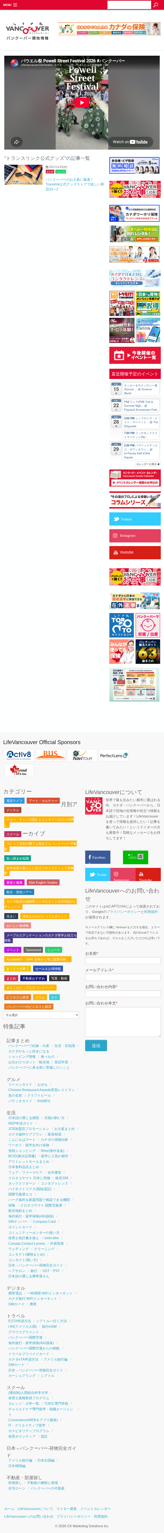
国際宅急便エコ (20, 1194)
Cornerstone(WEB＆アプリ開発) (33, 1420)
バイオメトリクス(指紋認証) (29, 1189)
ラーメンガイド (20, 1084)
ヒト (54, 997)
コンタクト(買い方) (23, 1260)
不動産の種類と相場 (42, 1483)
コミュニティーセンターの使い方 (34, 1232)
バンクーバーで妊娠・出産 (28, 1046)
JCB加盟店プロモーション (28, 1129)
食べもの (47, 1056)
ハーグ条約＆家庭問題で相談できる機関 (39, 1200)
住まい (11, 916)
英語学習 (61, 1062)
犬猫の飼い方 (54, 1118)
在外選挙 (54, 1172)
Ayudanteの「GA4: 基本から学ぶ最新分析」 (37, 959)
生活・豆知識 (64, 1046)
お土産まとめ (64, 1129)
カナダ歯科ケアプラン (25, 1134)
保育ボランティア (22, 1436)
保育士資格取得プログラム (28, 1398)
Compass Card (44, 1221)
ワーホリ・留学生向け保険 (28, 1145)
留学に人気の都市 (54, 1156)
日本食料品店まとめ (23, 1167)
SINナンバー (18, 1221)
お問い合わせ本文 (101, 1003)
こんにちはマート (22, 1139)
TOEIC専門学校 (56, 1403)
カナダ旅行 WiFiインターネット (32, 1298)
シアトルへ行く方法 (51, 1321)
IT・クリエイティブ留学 (26, 1425)
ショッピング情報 (22, 1056)
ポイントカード (20, 1227)
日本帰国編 (16, 1466)
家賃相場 (54, 1134)
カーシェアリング (22, 1375)
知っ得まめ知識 (17, 858)
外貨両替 (57, 1243)
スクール (12, 834)
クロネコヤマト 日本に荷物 (29, 1178)
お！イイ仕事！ (17, 969)
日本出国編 (45, 1460)
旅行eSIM (49, 1326)
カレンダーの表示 (146, 464)
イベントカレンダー (95, 1509)
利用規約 (151, 912)
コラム (40, 997)
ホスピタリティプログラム (28, 1431)
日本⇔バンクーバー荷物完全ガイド (35, 1265)
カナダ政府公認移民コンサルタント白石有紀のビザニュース (40, 904)
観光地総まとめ (20, 1210)
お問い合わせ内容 (101, 987)
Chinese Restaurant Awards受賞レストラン (41, 1090)
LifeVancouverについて (35, 1509)
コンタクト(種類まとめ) (26, 1254)
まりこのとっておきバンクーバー (30, 987)
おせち (42, 1084)
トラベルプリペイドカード (28, 1354)
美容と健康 (14, 882)
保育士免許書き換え (23, 1238)
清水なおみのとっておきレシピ (44, 916)
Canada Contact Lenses (26, 1243)
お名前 (91, 953)
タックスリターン (22, 1183)
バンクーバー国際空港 (25, 1337)
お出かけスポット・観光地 (28, 1062)
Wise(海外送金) (52, 1151)
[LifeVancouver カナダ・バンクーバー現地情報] (27, 42)
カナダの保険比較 (54, 1139)
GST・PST (51, 1271)
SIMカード (16, 1304)
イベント (12, 950)
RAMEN (43, 1101)
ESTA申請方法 (19, 1321)
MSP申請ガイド (20, 1123)
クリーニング (44, 1249)
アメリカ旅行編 (55, 1359)
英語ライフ (14, 801)
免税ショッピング (22, 1151)
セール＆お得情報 (48, 969)
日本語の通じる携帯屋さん (28, 1276)
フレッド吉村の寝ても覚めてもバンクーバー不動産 (40, 846)
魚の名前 (15, 1095)
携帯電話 (15, 1293)
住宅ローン (16, 1488)
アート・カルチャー (43, 801)
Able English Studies (43, 882)
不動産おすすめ (33, 978)
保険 (11, 1205)
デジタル (12, 810)
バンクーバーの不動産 (48, 1488)
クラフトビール (39, 1095)
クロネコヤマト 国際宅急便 (41, 1205)
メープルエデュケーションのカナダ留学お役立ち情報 (40, 937)
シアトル (47, 1375)
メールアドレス (99, 970)
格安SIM (61, 1178)
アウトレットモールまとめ (28, 1161)
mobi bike (51, 1238)
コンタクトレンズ (54, 1183)
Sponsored (33, 950)
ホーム (9, 1509)
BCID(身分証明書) (22, 1156)
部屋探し (15, 1483)
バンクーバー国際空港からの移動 (34, 1348)
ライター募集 (66, 1509)
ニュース (60, 171)
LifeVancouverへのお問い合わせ (28, 1516)
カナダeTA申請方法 (23, 1359)
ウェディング (18, 1249)
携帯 (33, 1304)
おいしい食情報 (17, 925)
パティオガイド (20, 1101)
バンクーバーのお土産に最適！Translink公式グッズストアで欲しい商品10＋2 (75, 184)
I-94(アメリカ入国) (22, 1326)
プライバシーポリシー (124, 912)
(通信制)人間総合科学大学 (28, 1393)
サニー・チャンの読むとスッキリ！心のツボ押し (39, 822)
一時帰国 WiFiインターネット (50, 1293)
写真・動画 (59, 978)
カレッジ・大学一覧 (23, 1403)
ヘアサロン (16, 1271)
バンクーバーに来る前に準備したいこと (39, 1067)
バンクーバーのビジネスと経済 (28, 1006)
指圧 (44, 1436)
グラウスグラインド (23, 1332)
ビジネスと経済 (17, 997)
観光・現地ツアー (19, 892)
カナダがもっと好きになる (28, 1051)
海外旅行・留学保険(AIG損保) (31, 1216)
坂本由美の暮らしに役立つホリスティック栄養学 (39, 870)
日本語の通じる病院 (23, 1118)
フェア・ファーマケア (25, 1172)
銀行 (34, 1271)
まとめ (50, 171)
